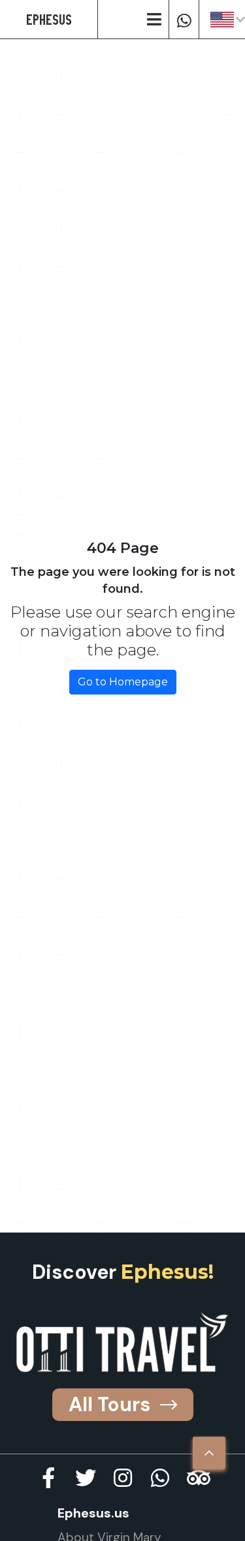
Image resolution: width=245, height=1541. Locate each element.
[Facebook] (48, 1477)
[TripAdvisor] (197, 1477)
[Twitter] (85, 1477)
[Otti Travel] (122, 1342)
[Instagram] (122, 1477)
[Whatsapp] (184, 19)
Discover (123, 1272)
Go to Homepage (123, 682)
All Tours (109, 1404)
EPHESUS (49, 19)
